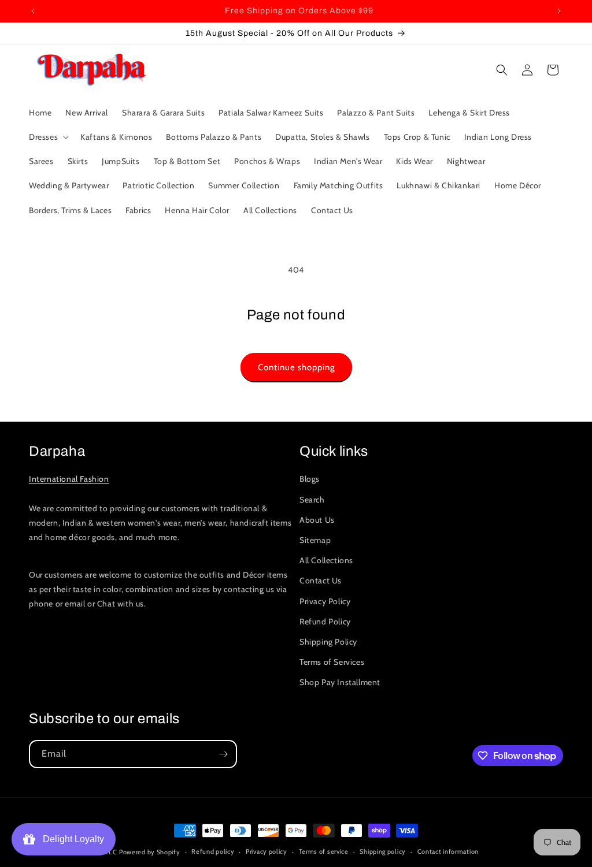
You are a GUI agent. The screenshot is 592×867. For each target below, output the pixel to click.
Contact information (448, 851)
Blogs (309, 479)
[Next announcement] (559, 11)
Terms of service (324, 851)
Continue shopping (296, 367)
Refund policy (212, 851)
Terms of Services (331, 662)
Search (312, 499)
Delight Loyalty (71, 839)
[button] (47, 137)
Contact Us (320, 580)
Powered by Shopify (149, 852)
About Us (317, 520)
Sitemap (315, 540)
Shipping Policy (328, 642)
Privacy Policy (324, 601)
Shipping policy (383, 851)
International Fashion (69, 479)
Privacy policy (266, 851)
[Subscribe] (223, 754)
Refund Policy (325, 621)
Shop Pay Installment (339, 682)
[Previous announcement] (33, 11)
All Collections (326, 560)
